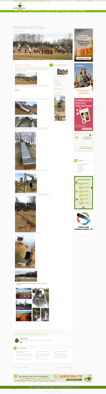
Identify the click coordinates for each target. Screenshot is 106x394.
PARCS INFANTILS (44, 334)
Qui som (76, 387)
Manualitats (58, 11)
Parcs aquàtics (80, 167)
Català (88, 0)
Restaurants (69, 11)
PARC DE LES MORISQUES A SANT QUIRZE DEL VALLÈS (23, 359)
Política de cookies (45, 387)
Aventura (34, 11)
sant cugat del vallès (17, 334)
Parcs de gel (79, 172)
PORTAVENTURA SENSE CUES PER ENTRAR (60, 354)
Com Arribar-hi (57, 88)
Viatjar (74, 11)
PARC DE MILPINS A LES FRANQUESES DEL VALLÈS (25, 354)
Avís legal (30, 387)
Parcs (30, 11)
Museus (40, 11)
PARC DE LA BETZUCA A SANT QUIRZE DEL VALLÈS (43, 354)
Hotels (63, 11)
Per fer (53, 11)
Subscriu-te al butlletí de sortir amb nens (67, 387)
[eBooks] (82, 0)
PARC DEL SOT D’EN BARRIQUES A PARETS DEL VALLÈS (61, 352)
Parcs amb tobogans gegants (83, 164)
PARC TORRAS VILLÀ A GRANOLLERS (60, 357)
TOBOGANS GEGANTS (25, 334)
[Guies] (80, 0)
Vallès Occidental (57, 82)
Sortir (20, 11)
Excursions (25, 11)
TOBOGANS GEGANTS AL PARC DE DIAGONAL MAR (25, 355)
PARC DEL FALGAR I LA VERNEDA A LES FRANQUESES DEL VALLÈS (22, 352)
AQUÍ (63, 95)
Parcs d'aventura (80, 170)
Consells (79, 11)
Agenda (16, 10)
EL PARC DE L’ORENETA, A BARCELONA (60, 355)
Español (91, 0)
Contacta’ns (57, 387)
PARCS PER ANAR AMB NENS (35, 334)
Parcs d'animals (80, 165)
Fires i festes (48, 11)
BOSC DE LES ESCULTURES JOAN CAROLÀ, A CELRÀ (42, 352)
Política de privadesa (36, 387)
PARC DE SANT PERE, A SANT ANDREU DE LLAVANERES (41, 356)
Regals (83, 11)
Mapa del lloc (51, 387)
